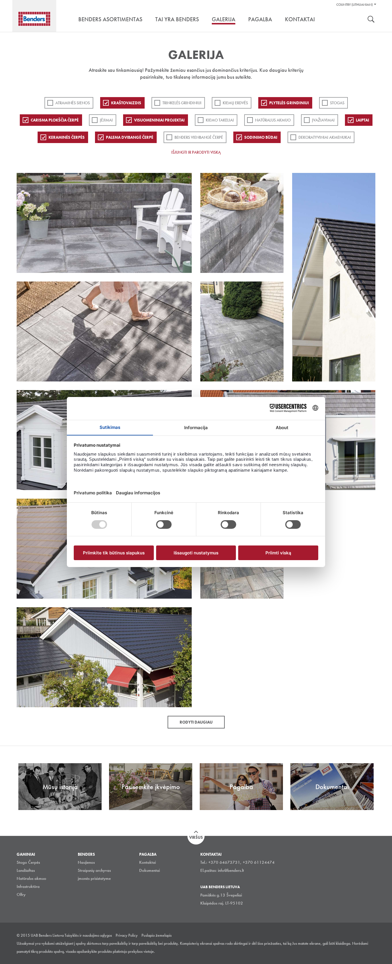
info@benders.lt (231, 870)
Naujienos (86, 862)
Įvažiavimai (323, 120)
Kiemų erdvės (235, 102)
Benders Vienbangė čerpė (198, 137)
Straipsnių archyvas (94, 870)
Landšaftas (26, 870)
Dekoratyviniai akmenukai (324, 137)
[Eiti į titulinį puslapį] (34, 18)
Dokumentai (149, 870)
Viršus (196, 837)
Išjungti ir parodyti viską (196, 152)
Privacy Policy (127, 935)
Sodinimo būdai (260, 137)
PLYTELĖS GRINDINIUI (289, 102)
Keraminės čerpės (66, 137)
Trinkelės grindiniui (181, 102)
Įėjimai (106, 120)
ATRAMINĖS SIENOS (72, 102)
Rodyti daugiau (196, 722)
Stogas (337, 102)
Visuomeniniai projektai (159, 120)
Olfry (21, 894)
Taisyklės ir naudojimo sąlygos (88, 935)
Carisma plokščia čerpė (55, 120)
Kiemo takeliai (220, 120)
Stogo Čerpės (28, 862)
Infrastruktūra (28, 886)
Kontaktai (147, 862)
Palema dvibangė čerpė (129, 137)
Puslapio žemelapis (156, 935)
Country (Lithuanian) (354, 4)
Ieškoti (371, 20)
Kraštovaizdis (126, 102)
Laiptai (362, 120)
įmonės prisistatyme (94, 878)
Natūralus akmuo (273, 120)
